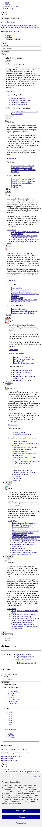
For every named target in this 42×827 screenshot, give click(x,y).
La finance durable (18, 432)
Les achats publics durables (21, 550)
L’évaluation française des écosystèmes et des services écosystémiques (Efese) (25, 619)
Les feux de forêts (17, 298)
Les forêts (14, 187)
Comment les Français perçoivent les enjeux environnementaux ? (24, 553)
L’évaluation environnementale (21, 622)
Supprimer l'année (7, 758)
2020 (10, 724)
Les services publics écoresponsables (24, 539)
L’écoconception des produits (22, 470)
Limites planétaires (18, 548)
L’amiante (16, 374)
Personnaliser (25, 823)
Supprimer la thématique (9, 760)
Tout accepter (24, 811)
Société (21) (12, 701)
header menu (15, 18)
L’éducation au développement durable (25, 531)
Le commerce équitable (20, 451)
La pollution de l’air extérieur (23, 370)
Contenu (8, 5)
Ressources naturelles (18, 98)
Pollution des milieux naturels (21, 100)
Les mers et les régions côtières (21, 183)
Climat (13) (12, 693)
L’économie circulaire (19, 442)
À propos (8, 35)
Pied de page (9, 8)
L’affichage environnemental (22, 449)
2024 (10, 716)
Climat (8, 189)
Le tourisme (16, 476)
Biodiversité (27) (14, 691)
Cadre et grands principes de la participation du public (22, 534)
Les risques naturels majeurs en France (24, 300)
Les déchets (16, 480)
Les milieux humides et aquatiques (23, 181)
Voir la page (10, 91)
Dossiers (11, 736)
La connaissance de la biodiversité (22, 166)
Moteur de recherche (12, 7)
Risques (8, 244)
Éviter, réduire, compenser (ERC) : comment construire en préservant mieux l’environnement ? (24, 626)
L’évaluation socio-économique (21, 617)
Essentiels (11, 738)
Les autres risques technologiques (22, 313)
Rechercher (5, 18)
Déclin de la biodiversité (19, 104)
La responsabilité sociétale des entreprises (26, 537)
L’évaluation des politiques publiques (23, 615)
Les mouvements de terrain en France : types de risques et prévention (24, 291)
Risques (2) (12, 695)
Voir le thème (11, 158)
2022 (10, 720)
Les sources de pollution (21, 357)
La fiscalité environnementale (22, 434)
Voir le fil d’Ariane (7, 634)
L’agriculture (16, 478)
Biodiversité (9, 116)
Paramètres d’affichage (13, 39)
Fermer (4, 43)
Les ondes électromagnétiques (23, 363)
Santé (8, 315)
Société (8, 482)
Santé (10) (11, 697)
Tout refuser (24, 817)
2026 (10, 712)
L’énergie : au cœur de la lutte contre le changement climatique (25, 473)
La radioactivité (18, 361)
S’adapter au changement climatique (23, 241)
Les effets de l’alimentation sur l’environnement (22, 528)
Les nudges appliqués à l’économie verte (26, 461)
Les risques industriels (18, 309)
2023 (10, 718)
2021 (10, 722)
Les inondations (16, 288)
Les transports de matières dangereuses (24, 311)
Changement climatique (19, 102)
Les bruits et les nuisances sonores (24, 359)
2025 (10, 714)
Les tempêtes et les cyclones (20, 302)
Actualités (8, 37)
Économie (9, 382)
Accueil (7, 638)
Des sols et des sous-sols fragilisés (22, 179)
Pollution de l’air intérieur (22, 372)
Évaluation (9, 556)
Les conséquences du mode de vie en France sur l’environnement (24, 524)
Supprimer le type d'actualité (10, 756)
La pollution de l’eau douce (22, 380)
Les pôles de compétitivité (21, 463)
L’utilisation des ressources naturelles (24, 447)
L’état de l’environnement (14, 58)
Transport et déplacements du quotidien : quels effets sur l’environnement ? (26, 541)
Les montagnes (16, 185)
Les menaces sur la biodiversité (21, 168)
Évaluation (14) (13, 703)
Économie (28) (13, 699)
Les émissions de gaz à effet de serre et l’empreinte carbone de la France (24, 237)
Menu (7, 3)
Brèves (10, 734)
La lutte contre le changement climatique (25, 240)
